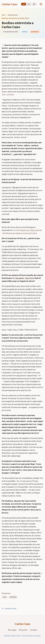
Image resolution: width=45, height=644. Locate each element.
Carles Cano (9, 4)
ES (29, 4)
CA (23, 4)
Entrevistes (12, 15)
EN (34, 4)
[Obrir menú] (40, 4)
